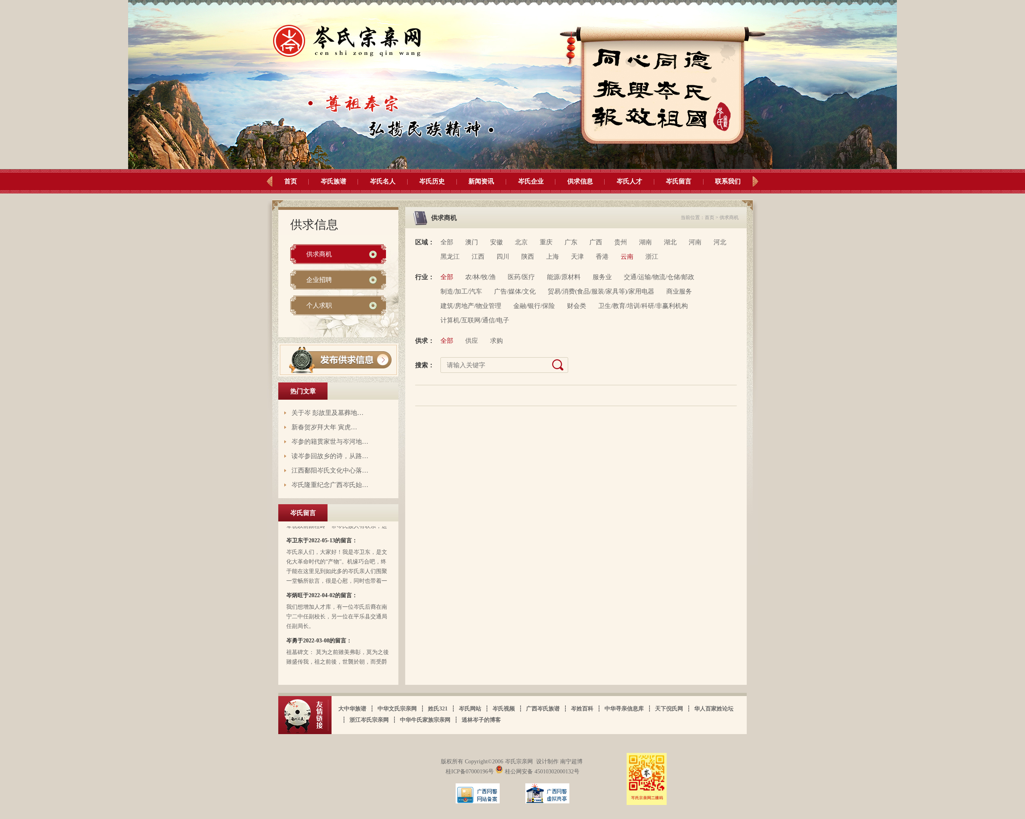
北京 (521, 242)
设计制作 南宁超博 (559, 762)
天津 (577, 256)
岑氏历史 (432, 181)
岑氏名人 (383, 181)
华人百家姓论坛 (714, 709)
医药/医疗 (521, 277)
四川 (502, 256)
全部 (446, 242)
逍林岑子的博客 (481, 720)
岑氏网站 (470, 709)
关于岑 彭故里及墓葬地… (327, 412)
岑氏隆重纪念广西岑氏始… (329, 484)
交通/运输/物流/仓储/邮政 (659, 277)
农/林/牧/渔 (480, 277)
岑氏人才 (629, 181)
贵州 (620, 242)
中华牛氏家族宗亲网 (425, 720)
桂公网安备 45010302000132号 (541, 772)
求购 (496, 340)
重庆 (546, 242)
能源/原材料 (564, 277)
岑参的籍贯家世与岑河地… (329, 441)
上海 (552, 256)
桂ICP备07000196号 (470, 772)
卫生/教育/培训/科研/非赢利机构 (643, 305)
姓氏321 (438, 709)
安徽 (496, 242)
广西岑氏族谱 (543, 709)
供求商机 (319, 254)
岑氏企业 (531, 181)
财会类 (576, 305)
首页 (290, 181)
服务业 (602, 277)
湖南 (645, 242)
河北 (719, 242)
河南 (695, 242)
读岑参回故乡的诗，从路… (329, 456)
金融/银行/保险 (534, 305)
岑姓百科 (582, 709)
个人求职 (319, 305)
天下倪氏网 (669, 709)
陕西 (527, 256)
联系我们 (728, 181)
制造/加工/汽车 (461, 291)
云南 (627, 256)
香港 (602, 256)
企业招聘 (319, 279)
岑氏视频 (503, 709)
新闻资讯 (481, 181)
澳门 (471, 242)
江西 (478, 256)
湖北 (670, 242)
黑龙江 (450, 256)
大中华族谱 (352, 709)
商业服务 (679, 291)
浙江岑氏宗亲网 (369, 720)
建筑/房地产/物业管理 (470, 305)
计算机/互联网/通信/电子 (474, 320)
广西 (595, 242)
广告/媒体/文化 (515, 291)
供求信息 (580, 181)
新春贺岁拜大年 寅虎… (324, 427)
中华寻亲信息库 (624, 709)
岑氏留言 (678, 181)
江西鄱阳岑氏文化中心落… (329, 470)
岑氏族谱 (333, 181)
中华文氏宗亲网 (397, 709)
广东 (571, 242)
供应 (471, 340)
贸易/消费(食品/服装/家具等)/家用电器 (601, 291)
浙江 (651, 256)
